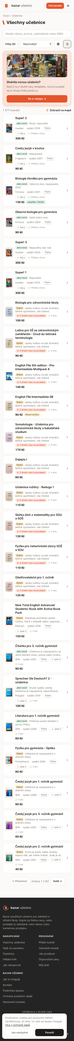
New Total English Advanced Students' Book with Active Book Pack (37, 608)
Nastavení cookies (14, 1001)
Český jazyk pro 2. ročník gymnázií (39, 846)
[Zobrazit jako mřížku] (58, 44)
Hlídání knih (10, 959)
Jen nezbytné (19, 1032)
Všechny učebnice (14, 942)
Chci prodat (55, 5)
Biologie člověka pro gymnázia (36, 178)
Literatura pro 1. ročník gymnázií (37, 715)
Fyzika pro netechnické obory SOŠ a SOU (38, 548)
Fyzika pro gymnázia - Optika (35, 748)
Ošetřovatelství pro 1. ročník (34, 577)
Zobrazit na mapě (60, 110)
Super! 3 (21, 242)
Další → (57, 881)
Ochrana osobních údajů (17, 996)
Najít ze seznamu (13, 948)
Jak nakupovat (12, 965)
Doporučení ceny (49, 959)
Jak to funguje (11, 979)
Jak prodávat (47, 953)
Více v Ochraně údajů (17, 1025)
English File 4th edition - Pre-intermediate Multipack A (35, 367)
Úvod (6, 15)
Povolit (49, 1032)
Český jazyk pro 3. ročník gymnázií (39, 814)
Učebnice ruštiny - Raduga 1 (34, 487)
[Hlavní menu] (68, 6)
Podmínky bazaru (13, 990)
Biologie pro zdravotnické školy (37, 302)
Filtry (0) (10, 44)
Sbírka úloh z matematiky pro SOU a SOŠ (38, 516)
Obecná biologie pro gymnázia (36, 212)
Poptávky (8, 953)
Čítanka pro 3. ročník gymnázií (36, 646)
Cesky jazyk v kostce (29, 148)
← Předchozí (19, 881)
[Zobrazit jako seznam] (67, 44)
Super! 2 (21, 118)
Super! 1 (20, 272)
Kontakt (7, 985)
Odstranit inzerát (49, 948)
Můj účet (44, 965)
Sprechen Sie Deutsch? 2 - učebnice (33, 680)
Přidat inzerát (47, 942)
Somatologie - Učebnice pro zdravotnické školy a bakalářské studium (37, 428)
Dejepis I (21, 459)
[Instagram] (67, 1034)
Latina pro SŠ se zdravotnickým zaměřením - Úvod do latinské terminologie (37, 334)
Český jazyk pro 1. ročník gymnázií (39, 781)
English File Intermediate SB (34, 397)
